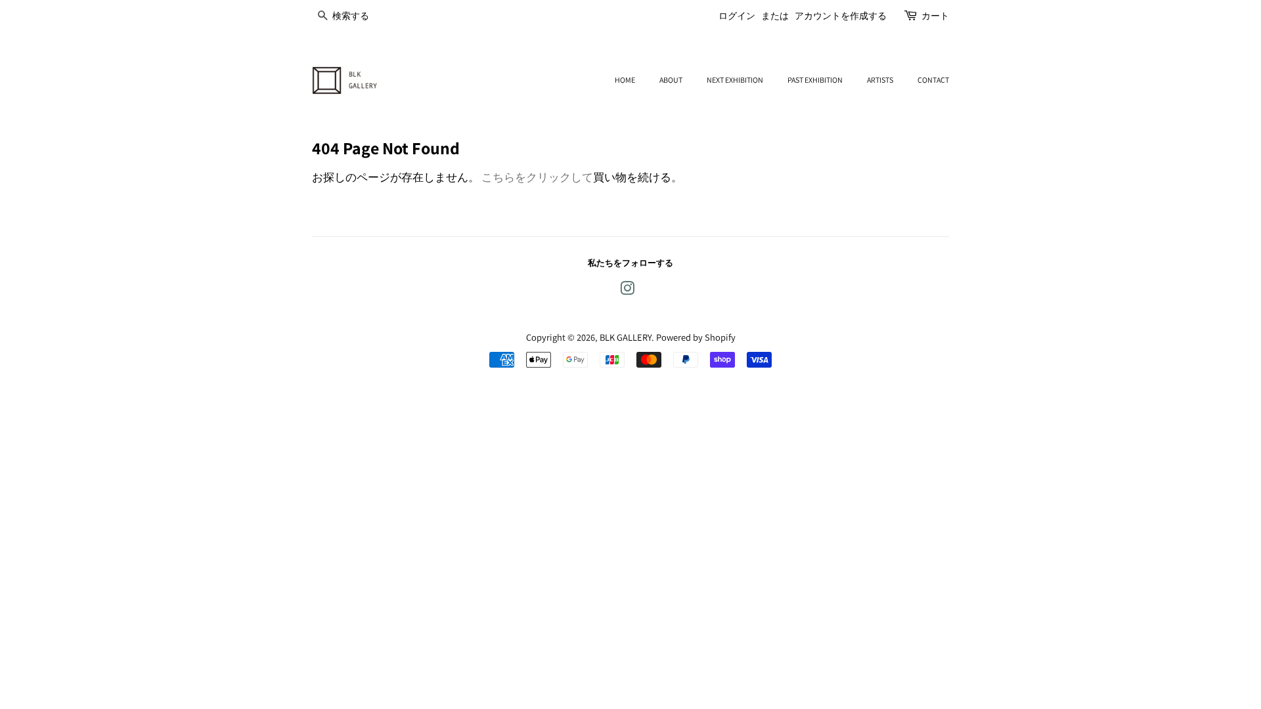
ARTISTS (880, 80)
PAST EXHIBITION (815, 80)
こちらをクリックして (537, 177)
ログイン (737, 16)
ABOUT (670, 80)
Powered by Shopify (696, 337)
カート (935, 16)
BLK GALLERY (626, 337)
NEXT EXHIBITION (735, 80)
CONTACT (933, 80)
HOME (625, 80)
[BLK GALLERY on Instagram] (627, 290)
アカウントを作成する (841, 16)
